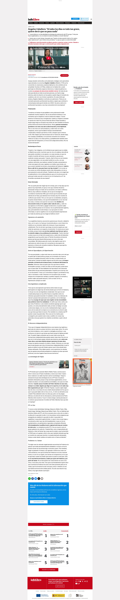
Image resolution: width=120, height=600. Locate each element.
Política (31, 22)
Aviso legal (66, 591)
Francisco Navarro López (33, 543)
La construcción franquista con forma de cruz (36, 542)
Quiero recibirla (79, 102)
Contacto (37, 591)
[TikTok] (79, 584)
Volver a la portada (48, 569)
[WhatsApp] (76, 581)
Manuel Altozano (32, 537)
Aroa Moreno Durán (78, 152)
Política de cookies (81, 591)
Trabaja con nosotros (50, 591)
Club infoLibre (81, 22)
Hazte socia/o (60, 586)
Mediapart (67, 22)
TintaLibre (74, 22)
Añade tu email (78, 226)
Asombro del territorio (77, 150)
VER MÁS (88, 296)
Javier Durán (77, 166)
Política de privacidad (72, 591)
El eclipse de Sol (78, 164)
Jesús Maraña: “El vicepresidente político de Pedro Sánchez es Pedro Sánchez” (77, 291)
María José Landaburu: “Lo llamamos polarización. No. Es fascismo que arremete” (77, 283)
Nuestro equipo (43, 591)
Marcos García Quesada (33, 557)
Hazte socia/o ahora (39, 501)
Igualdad (52, 22)
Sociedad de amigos (59, 591)
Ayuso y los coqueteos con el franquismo (35, 562)
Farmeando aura (78, 157)
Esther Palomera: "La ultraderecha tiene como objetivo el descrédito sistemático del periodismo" (35, 549)
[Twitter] (82, 581)
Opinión (36, 22)
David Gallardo (31, 550)
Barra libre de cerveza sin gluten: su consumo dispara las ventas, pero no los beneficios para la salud (35, 556)
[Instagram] (87, 581)
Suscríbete (75, 18)
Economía (41, 22)
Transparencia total (84, 20)
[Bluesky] (80, 581)
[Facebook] (78, 581)
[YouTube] (76, 584)
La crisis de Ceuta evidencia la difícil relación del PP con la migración (56, 548)
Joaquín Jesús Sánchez (77, 159)
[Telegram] (85, 581)
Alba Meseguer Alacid (33, 563)
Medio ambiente (60, 22)
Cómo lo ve (30, 475)
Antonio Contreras (32, 74)
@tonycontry (31, 75)
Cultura (47, 22)
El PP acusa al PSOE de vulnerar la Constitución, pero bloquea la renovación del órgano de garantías (36, 535)
